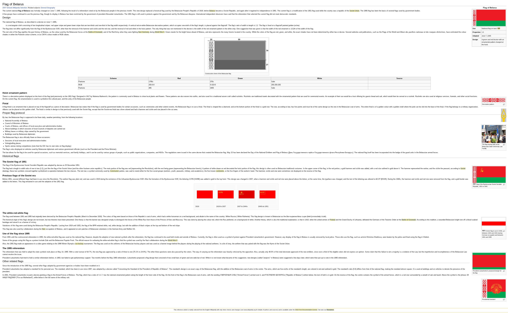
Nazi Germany (143, 32)
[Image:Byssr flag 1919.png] (226, 194)
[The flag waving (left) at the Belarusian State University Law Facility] (494, 134)
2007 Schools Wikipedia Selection (15, 8)
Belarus (212, 11)
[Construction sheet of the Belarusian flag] (237, 55)
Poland (332, 220)
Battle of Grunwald (95, 32)
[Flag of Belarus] (489, 18)
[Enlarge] (504, 104)
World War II (159, 32)
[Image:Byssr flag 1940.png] (267, 194)
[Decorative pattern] (494, 100)
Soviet (463, 168)
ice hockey (79, 244)
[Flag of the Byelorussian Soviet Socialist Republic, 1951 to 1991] (489, 174)
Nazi (43, 229)
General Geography (48, 8)
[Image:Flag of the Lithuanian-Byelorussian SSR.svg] (205, 194)
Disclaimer (330, 310)
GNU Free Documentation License (306, 310)
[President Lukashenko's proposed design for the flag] (489, 261)
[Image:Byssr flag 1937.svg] (247, 194)
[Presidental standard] (494, 289)
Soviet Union (354, 11)
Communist (114, 171)
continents (220, 171)
